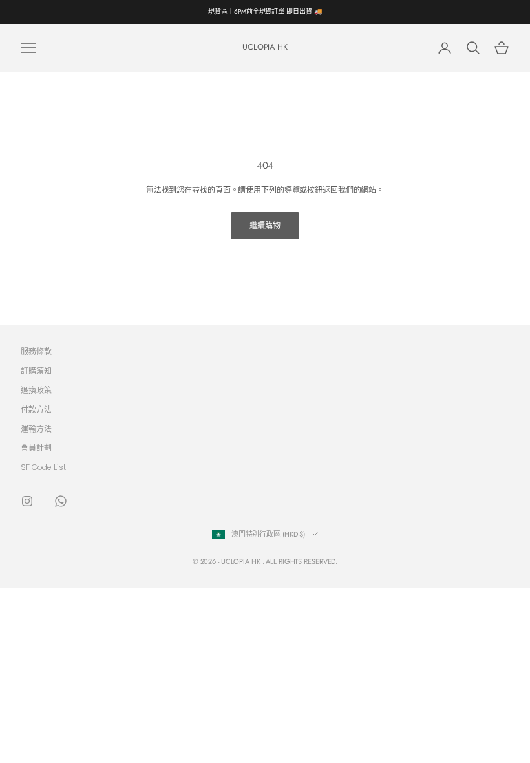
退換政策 (36, 390)
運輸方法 (36, 429)
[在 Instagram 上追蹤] (27, 501)
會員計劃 (36, 447)
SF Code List (43, 467)
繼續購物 (265, 225)
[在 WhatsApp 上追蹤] (60, 501)
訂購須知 (36, 370)
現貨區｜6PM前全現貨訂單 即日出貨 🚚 (264, 11)
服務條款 (36, 351)
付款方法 (36, 409)
